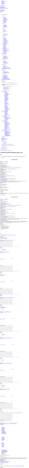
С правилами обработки (4, 423)
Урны (2, 453)
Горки (2, 442)
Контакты (3, 140)
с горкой (6, 105)
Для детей (4, 44)
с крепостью (4, 43)
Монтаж (3, 2)
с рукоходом (4, 39)
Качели (3, 444)
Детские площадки (2, 425)
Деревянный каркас (5, 50)
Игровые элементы (2, 441)
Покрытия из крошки (4, 451)
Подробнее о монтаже (3, 182)
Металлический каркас (8, 117)
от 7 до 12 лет (5, 31)
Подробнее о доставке (3, 169)
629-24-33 (2, 459)
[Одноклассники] (1, 157)
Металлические (5, 26)
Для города (4, 17)
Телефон (1, 420)
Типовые (4, 22)
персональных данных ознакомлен (9, 423)
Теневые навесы (5, 76)
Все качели (6, 121)
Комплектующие (2, 448)
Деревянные (4, 25)
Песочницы (3, 452)
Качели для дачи (5, 56)
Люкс (4, 35)
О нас (2, 0)
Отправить (2, 236)
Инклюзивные (5, 19)
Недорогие (6, 103)
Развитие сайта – (4, 462)
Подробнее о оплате (2, 176)
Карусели (4, 65)
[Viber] (3, 157)
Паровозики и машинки (6, 67)
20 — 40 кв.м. (6, 119)
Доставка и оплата (4, 1)
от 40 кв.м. (4, 52)
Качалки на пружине (6, 58)
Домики (3, 445)
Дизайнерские (5, 21)
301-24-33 (2, 460)
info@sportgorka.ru (2, 7)
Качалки (3, 443)
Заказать (1, 223)
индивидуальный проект (4, 228)
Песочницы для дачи (6, 72)
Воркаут (4, 47)
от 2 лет (4, 30)
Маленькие (4, 20)
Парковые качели (7, 123)
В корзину (2, 163)
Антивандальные (4, 432)
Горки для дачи (5, 62)
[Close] (6, 417)
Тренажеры (3, 439)
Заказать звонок (2, 10)
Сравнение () (5, 141)
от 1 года (4, 29)
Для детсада (4, 18)
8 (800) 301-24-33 (2, 6)
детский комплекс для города (5, 227)
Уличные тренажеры (7, 115)
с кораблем (4, 42)
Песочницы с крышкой (8, 132)
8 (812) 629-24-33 (2, 5)
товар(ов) (1, 11)
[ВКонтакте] (0, 157)
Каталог (3, 137)
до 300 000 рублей (5, 34)
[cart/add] (6, 244)
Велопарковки (7, 133)
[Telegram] (2, 157)
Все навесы (4, 49)
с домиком (4, 38)
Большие (3, 430)
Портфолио (3, 3)
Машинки (3, 446)
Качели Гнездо (5, 57)
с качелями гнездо (5, 40)
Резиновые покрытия (4, 77)
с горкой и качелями (7, 109)
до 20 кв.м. (4, 51)
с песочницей (5, 41)
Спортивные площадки (3, 435)
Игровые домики (5, 66)
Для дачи (4, 45)
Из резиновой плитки (6, 78)
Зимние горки (5, 61)
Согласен (2, 467)
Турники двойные (2, 274)
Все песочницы (5, 71)
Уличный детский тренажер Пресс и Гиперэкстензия (7, 297)
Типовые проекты (4, 433)
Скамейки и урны (5, 75)
